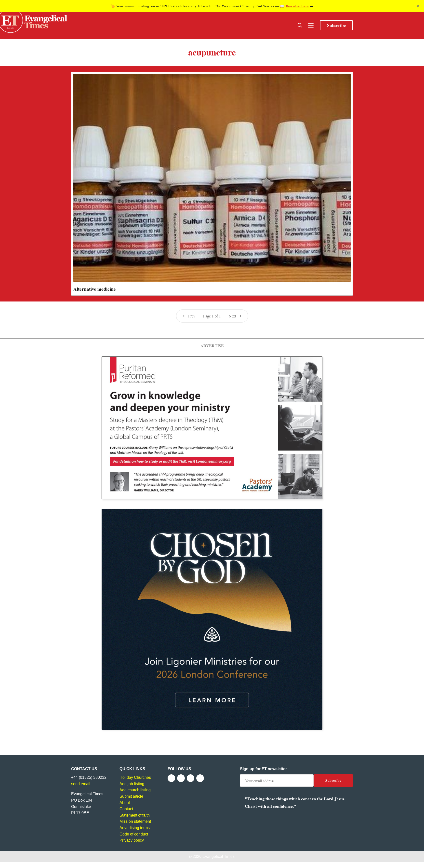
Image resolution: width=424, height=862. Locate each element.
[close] (418, 6)
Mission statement (135, 821)
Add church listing (135, 790)
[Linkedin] (200, 778)
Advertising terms (134, 828)
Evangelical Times (218, 856)
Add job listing (131, 784)
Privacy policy (131, 840)
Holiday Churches (135, 777)
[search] (300, 25)
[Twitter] (181, 778)
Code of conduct (133, 834)
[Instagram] (190, 778)
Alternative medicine (94, 289)
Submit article (131, 796)
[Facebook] (171, 778)
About (124, 803)
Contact (126, 809)
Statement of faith (134, 815)
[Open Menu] (311, 25)
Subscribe (336, 25)
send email (80, 784)
